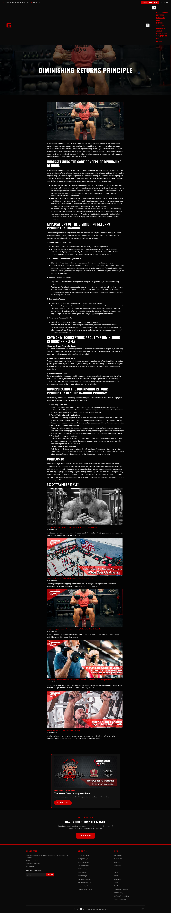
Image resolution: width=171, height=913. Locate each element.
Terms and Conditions (121, 889)
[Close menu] (154, 7)
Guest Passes (118, 859)
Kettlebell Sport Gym (84, 879)
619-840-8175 (30, 866)
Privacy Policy (118, 893)
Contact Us (85, 836)
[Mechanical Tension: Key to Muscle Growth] (85, 710)
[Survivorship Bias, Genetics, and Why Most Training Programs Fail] (85, 507)
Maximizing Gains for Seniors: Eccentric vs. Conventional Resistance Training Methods (79, 680)
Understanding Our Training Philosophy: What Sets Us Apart (70, 578)
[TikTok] (164, 2)
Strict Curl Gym (82, 876)
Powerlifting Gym (83, 855)
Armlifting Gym (82, 872)
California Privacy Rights (121, 896)
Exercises (117, 869)
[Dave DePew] (143, 909)
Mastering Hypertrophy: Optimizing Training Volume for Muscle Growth (74, 629)
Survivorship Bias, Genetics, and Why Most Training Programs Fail (72, 527)
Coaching (117, 862)
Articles (116, 882)
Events (116, 872)
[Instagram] (161, 2)
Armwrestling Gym (83, 865)
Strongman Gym (83, 859)
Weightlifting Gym (83, 862)
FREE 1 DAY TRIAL (150, 2)
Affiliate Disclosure (120, 899)
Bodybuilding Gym (84, 886)
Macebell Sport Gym (84, 882)
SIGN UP (50, 875)
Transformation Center (85, 889)
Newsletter (117, 886)
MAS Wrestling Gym (84, 869)
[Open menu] (148, 25)
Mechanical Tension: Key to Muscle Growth (63, 730)
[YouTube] (167, 2)
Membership (118, 855)
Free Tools (117, 865)
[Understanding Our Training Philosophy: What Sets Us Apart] (85, 557)
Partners (116, 876)
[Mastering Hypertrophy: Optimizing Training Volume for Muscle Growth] (85, 608)
